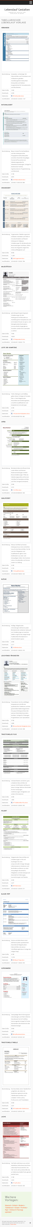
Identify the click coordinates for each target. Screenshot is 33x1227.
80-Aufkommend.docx (19, 1034)
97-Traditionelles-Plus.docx (20, 802)
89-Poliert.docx (17, 886)
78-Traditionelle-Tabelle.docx (21, 1108)
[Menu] (30, 2)
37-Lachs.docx (17, 1183)
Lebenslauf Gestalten (17, 9)
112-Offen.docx (17, 490)
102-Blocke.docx (17, 647)
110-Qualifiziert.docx (18, 571)
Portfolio (24, 1208)
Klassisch (8, 1205)
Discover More (13, 1224)
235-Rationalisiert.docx (19, 179)
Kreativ (17, 1208)
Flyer (6, 1210)
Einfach (15, 1205)
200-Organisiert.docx (18, 258)
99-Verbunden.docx (18, 96)
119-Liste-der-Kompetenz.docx (21, 413)
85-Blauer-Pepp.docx (18, 960)
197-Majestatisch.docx (19, 339)
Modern (21, 1205)
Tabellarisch (9, 1208)
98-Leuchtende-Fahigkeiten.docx (22, 726)
